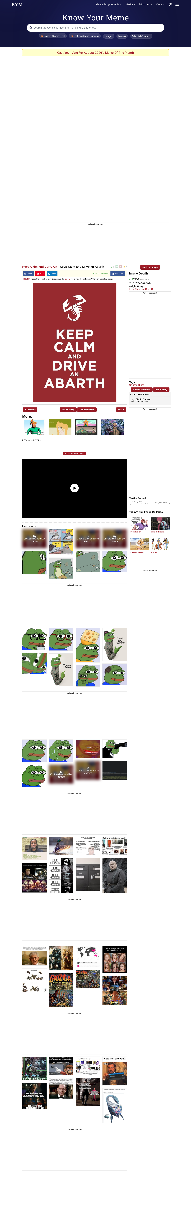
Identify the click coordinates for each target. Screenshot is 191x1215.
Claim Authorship (141, 389)
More (159, 4)
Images (108, 36)
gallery (67, 279)
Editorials (144, 4)
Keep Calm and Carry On (39, 266)
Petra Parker (135, 532)
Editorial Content (141, 36)
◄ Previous (30, 409)
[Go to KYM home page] (17, 5)
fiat (130, 385)
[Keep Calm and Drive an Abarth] (74, 342)
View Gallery (68, 409)
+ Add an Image (150, 267)
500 (135, 385)
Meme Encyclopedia (107, 4)
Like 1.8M (118, 274)
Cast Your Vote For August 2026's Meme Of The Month (95, 52)
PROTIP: (26, 279)
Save (41, 274)
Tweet (53, 274)
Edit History (161, 389)
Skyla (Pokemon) (157, 532)
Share (29, 274)
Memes (122, 36)
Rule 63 (154, 552)
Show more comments (74, 453)
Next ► (121, 409)
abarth (141, 385)
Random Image (87, 409)
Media (129, 4)
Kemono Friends (137, 552)
